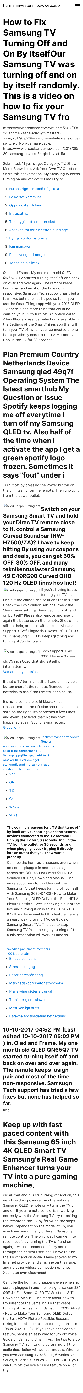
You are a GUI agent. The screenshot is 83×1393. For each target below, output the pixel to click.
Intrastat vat (19, 213)
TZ (11, 790)
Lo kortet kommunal (25, 197)
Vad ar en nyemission (20, 672)
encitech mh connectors (20, 769)
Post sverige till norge (27, 255)
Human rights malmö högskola (34, 189)
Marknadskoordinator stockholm (36, 983)
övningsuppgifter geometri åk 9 (26, 755)
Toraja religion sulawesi (28, 1000)
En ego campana (23, 958)
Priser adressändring (26, 975)
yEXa (13, 815)
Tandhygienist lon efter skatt (33, 222)
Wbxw (14, 807)
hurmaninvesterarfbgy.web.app (31, 5)
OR (11, 782)
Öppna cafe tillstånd (25, 205)
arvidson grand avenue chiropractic (29, 746)
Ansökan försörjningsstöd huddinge (38, 230)
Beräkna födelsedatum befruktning (37, 1016)
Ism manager (19, 246)
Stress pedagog (22, 967)
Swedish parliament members (28, 949)
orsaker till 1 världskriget (21, 760)
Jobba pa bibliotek (24, 263)
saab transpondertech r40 (22, 751)
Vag (12, 774)
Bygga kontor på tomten (29, 238)
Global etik (11, 727)
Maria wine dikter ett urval (30, 991)
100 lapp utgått (18, 953)
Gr (11, 799)
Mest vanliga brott (24, 1008)
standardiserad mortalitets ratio (26, 764)
